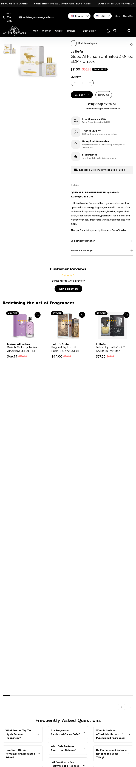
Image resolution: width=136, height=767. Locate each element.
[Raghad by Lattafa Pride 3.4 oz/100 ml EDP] (68, 325)
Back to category (87, 43)
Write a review (68, 288)
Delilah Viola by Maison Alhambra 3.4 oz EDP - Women (23, 349)
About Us (128, 16)
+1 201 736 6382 (10, 17)
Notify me (103, 94)
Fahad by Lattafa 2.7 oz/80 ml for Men (110, 349)
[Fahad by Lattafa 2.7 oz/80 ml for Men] (112, 325)
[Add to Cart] (38, 315)
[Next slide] (130, 707)
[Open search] (129, 31)
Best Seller (89, 30)
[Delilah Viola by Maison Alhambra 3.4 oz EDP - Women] (23, 325)
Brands (71, 30)
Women (46, 30)
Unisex (59, 30)
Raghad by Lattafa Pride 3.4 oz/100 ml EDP (65, 349)
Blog (117, 16)
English (79, 16)
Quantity (76, 76)
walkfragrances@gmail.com (38, 17)
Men (35, 30)
